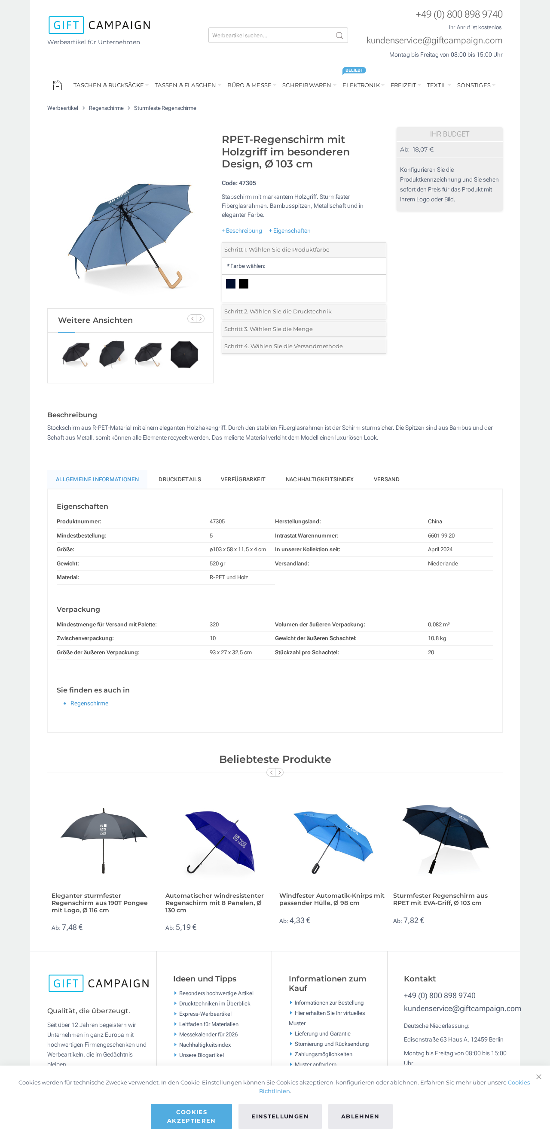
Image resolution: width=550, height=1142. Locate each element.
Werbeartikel (63, 108)
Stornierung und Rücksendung (332, 1044)
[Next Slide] (200, 318)
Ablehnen (360, 1116)
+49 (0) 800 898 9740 (459, 14)
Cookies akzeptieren (191, 1116)
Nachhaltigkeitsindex (320, 479)
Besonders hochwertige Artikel (216, 993)
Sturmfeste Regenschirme (165, 108)
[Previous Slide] (191, 318)
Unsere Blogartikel (201, 1055)
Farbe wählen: (246, 266)
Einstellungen (280, 1116)
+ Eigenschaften (290, 230)
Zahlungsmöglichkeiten (323, 1054)
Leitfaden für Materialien (208, 1024)
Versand (387, 479)
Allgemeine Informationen (97, 479)
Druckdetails (180, 479)
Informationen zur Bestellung (329, 1002)
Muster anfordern (315, 1064)
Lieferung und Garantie (323, 1033)
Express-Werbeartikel (205, 1014)
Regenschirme (107, 108)
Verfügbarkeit (243, 479)
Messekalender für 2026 (208, 1034)
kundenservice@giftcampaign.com (435, 40)
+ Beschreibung (242, 230)
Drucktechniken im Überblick (215, 1003)
